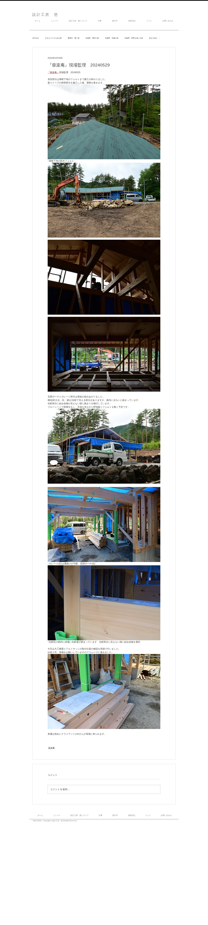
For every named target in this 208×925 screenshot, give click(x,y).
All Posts (35, 38)
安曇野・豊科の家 (92, 38)
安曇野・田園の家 (111, 38)
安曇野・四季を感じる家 (134, 38)
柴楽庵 (51, 748)
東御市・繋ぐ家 (73, 38)
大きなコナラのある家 (53, 38)
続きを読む (153, 38)
